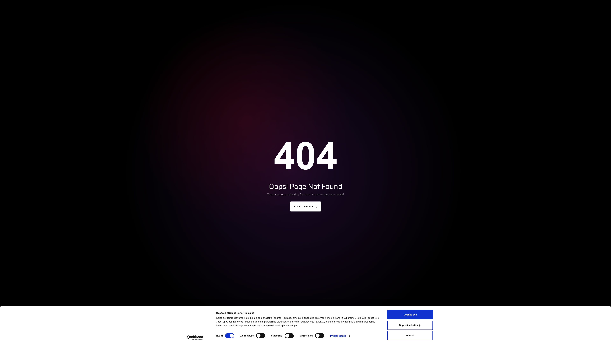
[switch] (260, 335)
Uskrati (410, 335)
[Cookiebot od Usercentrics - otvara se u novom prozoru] (195, 337)
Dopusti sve (410, 314)
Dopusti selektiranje (410, 325)
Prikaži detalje (338, 335)
